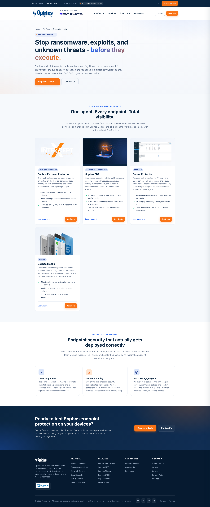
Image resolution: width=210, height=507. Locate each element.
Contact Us (70, 81)
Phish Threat (103, 483)
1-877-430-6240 (46, 3)
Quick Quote (171, 3)
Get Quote (172, 13)
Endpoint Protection (106, 463)
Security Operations (79, 467)
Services (112, 13)
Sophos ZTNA (104, 475)
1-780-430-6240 (70, 3)
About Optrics (158, 463)
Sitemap (155, 479)
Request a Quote (46, 81)
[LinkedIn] (154, 500)
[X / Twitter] (143, 500)
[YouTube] (149, 500)
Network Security (78, 471)
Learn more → (44, 219)
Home (37, 29)
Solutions (124, 13)
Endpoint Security (78, 463)
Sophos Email (103, 479)
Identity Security (78, 483)
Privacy (163, 501)
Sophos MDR (103, 467)
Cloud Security (77, 479)
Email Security (77, 475)
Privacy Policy (158, 475)
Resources (139, 13)
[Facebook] (138, 500)
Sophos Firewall (104, 471)
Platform (98, 13)
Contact (157, 3)
